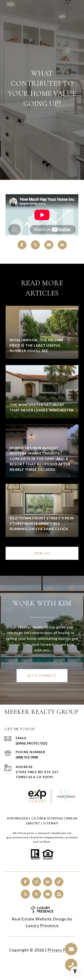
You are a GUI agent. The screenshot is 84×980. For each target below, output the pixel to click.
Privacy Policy (61, 949)
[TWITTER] (36, 894)
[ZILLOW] (58, 894)
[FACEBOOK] (25, 881)
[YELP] (25, 894)
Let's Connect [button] (42, 675)
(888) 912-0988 (27, 757)
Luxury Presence (42, 925)
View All (42, 553)
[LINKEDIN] (47, 881)
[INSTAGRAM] (36, 881)
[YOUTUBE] (47, 894)
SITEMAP (50, 823)
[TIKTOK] (58, 881)
